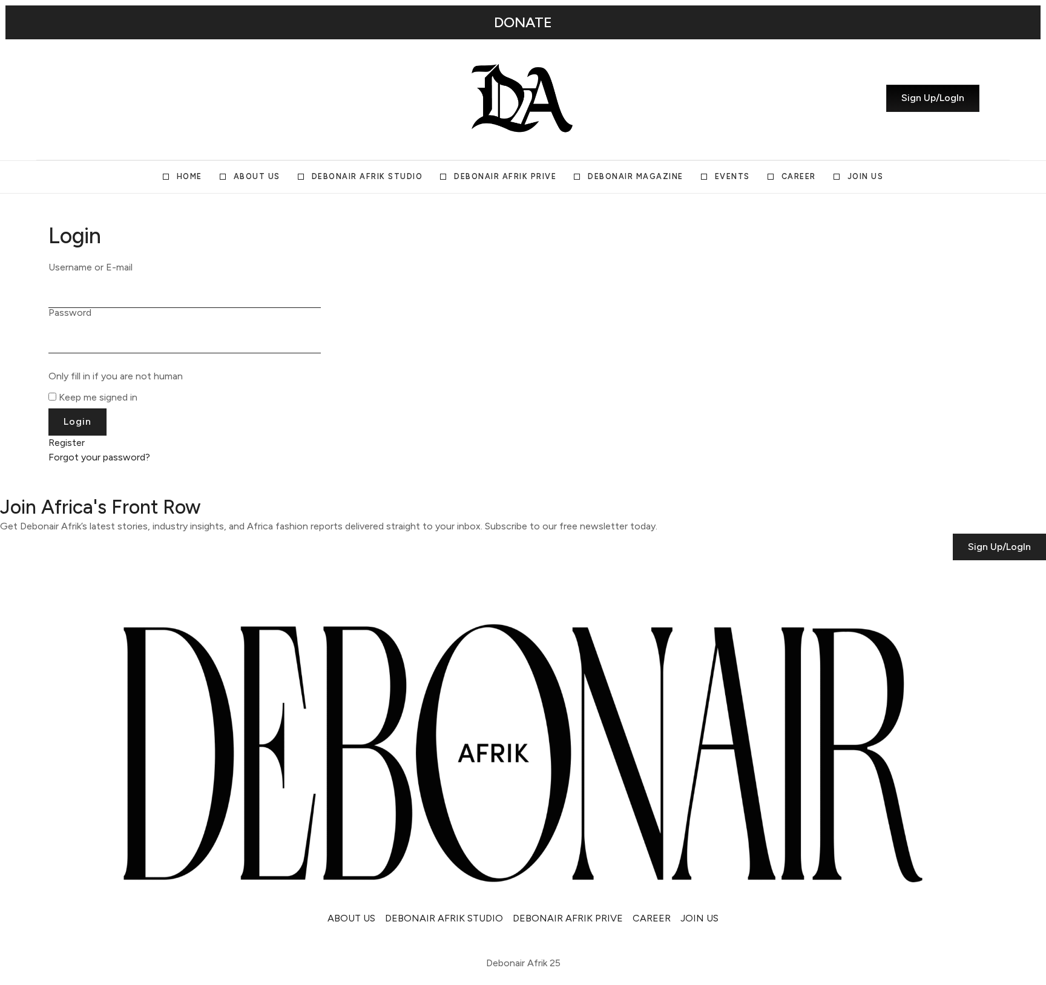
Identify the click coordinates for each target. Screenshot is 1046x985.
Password (69, 313)
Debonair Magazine (635, 176)
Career (798, 176)
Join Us (865, 176)
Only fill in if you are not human (115, 376)
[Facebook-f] (136, 98)
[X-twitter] (93, 98)
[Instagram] (71, 98)
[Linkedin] (114, 98)
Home (189, 176)
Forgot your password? (99, 457)
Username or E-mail (90, 267)
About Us (257, 176)
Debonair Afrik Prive (505, 176)
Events (732, 176)
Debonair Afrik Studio (367, 176)
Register (66, 442)
